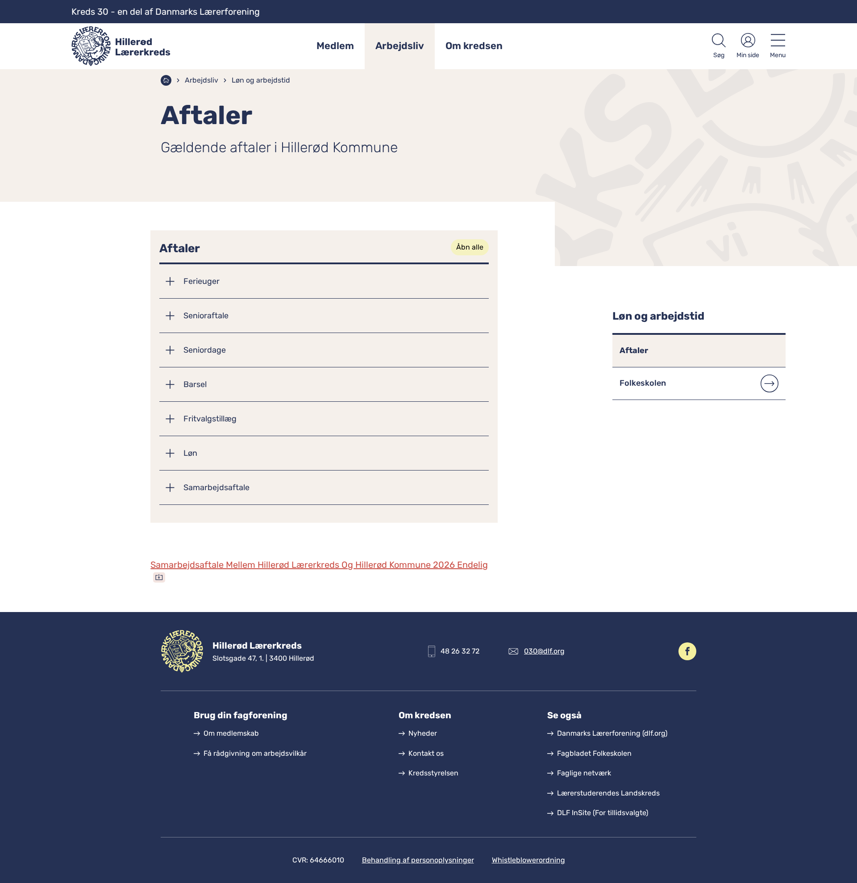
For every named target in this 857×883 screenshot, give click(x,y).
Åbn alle (469, 247)
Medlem (335, 46)
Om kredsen (474, 46)
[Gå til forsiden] (131, 46)
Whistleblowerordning (528, 860)
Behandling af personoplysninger (418, 860)
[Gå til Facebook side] (687, 651)
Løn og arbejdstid (261, 80)
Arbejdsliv (399, 46)
